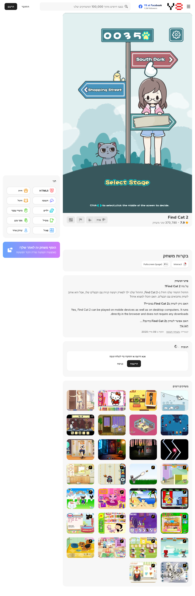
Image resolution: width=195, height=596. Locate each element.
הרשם (11, 6)
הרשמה (134, 363)
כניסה (120, 363)
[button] (184, 326)
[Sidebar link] (188, 6)
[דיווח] (80, 219)
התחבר (25, 6)
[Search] (126, 6)
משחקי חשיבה (173, 331)
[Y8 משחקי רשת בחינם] (175, 6)
